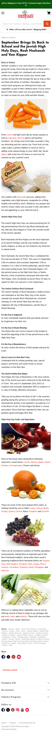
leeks (13, 616)
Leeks (32, 508)
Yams (3, 564)
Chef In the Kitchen (28, 629)
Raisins (34, 462)
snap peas (12, 138)
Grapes (36, 564)
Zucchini (45, 511)
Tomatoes (23, 564)
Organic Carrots (29, 633)
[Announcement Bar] (26, 4)
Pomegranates (16, 465)
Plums (43, 564)
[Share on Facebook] (3, 657)
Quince (12, 511)
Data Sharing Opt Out (27, 723)
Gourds (19, 511)
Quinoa (11, 639)
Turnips (4, 511)
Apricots (5, 570)
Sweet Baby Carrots (25, 643)
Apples (41, 462)
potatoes (23, 616)
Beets (46, 508)
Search (3, 723)
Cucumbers (14, 567)
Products (12, 723)
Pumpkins (33, 511)
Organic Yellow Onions (25, 635)
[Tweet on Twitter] (8, 657)
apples (4, 154)
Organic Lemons (42, 633)
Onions (39, 508)
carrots (10, 134)
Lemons (4, 567)
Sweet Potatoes (40, 643)
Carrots (27, 462)
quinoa (20, 197)
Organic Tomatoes (8, 635)
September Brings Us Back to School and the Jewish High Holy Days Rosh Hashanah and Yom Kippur (25, 640)
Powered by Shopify (9, 729)
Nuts (30, 564)
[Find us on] (19, 656)
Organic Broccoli (15, 633)
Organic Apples (32, 631)
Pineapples (39, 567)
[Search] (47, 24)
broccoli (21, 138)
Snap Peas (5, 643)
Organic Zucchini (41, 635)
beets (7, 616)
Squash (46, 560)
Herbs (31, 567)
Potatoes (24, 567)
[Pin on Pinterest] (13, 657)
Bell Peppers (12, 564)
